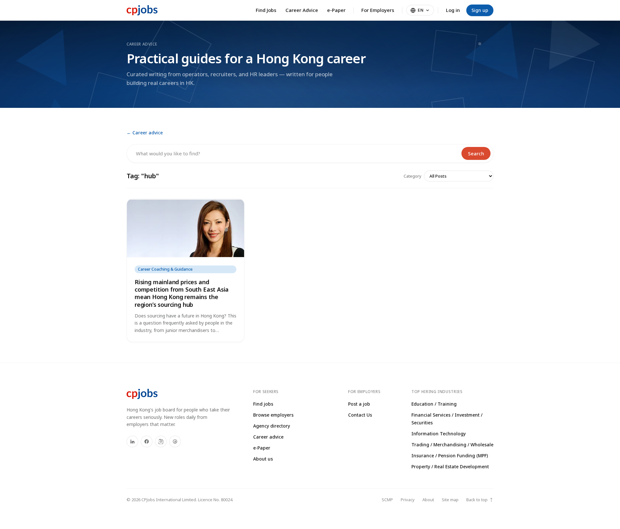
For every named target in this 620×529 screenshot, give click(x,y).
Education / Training (434, 404)
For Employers (377, 10)
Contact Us (360, 415)
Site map (450, 500)
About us (263, 459)
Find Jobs (266, 10)
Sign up (479, 10)
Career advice (268, 437)
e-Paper (336, 10)
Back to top (479, 500)
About (428, 500)
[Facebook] (146, 441)
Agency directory (271, 426)
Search (476, 153)
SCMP (387, 500)
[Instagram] (161, 441)
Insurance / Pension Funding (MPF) (449, 455)
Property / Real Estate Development (450, 466)
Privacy (408, 500)
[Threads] (175, 441)
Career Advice (301, 10)
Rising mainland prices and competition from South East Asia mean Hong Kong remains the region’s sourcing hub (182, 293)
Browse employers (273, 415)
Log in (453, 10)
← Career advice (145, 133)
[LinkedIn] (132, 441)
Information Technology (438, 433)
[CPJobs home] (142, 10)
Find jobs (263, 404)
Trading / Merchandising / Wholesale (452, 444)
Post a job (359, 404)
